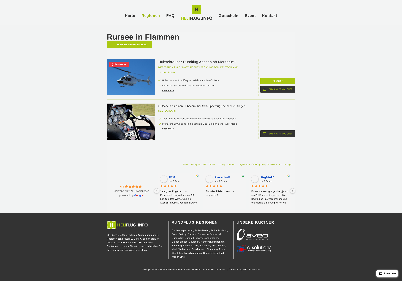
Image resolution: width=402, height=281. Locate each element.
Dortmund (215, 234)
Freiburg (197, 238)
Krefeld (221, 245)
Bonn (174, 234)
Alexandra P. (222, 177)
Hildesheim (218, 241)
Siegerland (218, 253)
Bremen (192, 234)
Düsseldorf (177, 238)
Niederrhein (184, 249)
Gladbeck (194, 241)
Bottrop (183, 234)
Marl (174, 249)
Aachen (176, 230)
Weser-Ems (178, 256)
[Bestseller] (131, 60)
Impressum (254, 269)
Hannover (206, 241)
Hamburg (177, 245)
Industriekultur (190, 245)
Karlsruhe (205, 245)
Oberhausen (198, 249)
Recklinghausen (193, 253)
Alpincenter (187, 230)
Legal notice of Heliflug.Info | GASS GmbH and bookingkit (266, 164)
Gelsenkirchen (179, 241)
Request (278, 81)
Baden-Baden (202, 230)
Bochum (222, 230)
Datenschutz (235, 269)
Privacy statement (226, 164)
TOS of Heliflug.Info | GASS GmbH (199, 164)
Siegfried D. (267, 177)
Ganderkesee (211, 238)
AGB (245, 269)
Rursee (207, 253)
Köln (214, 245)
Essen (188, 238)
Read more (168, 90)
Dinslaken (203, 234)
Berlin (214, 230)
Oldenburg (212, 249)
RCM (172, 177)
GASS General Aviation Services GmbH (182, 269)
